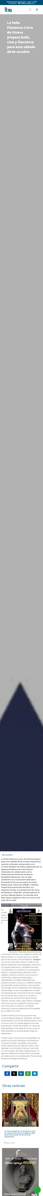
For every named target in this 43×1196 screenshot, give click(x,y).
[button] (37, 1189)
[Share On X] (14, 1073)
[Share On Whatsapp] (28, 1073)
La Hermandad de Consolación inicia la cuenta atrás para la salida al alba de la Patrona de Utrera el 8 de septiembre (20, 1119)
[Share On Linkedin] (21, 1073)
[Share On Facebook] (7, 1073)
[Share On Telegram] (35, 1073)
